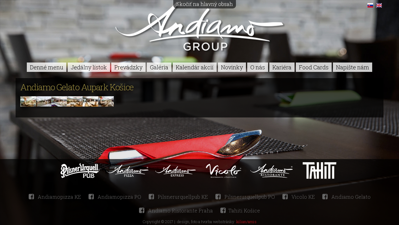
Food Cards (314, 67)
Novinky (232, 67)
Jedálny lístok (89, 67)
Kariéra (281, 67)
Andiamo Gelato (350, 196)
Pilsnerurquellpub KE (182, 196)
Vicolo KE (302, 196)
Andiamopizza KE (58, 196)
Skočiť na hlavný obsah (204, 4)
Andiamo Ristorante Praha (180, 210)
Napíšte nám (352, 67)
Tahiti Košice (244, 210)
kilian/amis (246, 221)
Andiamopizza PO (118, 196)
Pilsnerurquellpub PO (249, 196)
